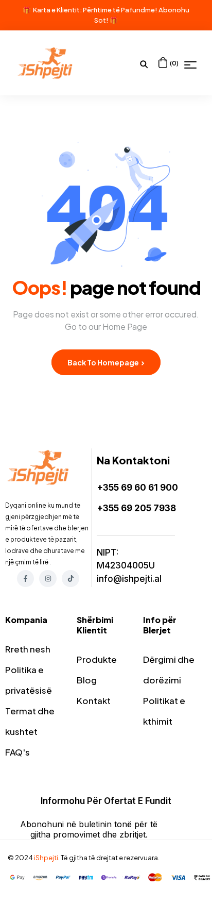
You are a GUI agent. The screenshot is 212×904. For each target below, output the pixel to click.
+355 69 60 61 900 (137, 487)
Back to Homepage (103, 362)
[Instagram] (48, 579)
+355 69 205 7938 (136, 508)
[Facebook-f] (25, 579)
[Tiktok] (70, 579)
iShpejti (46, 857)
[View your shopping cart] (163, 63)
